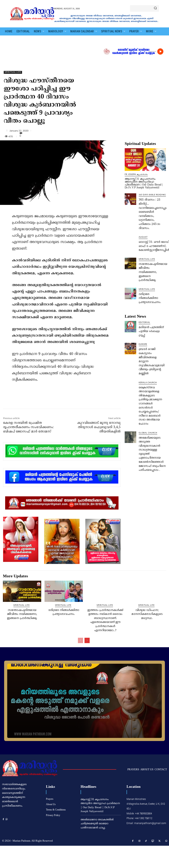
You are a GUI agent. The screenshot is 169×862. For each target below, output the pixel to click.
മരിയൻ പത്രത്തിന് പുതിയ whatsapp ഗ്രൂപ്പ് (151, 331)
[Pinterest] (50, 400)
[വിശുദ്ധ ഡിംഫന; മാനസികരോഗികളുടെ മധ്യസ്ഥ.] (147, 591)
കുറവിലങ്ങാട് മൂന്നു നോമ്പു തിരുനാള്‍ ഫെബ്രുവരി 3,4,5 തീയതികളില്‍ (99, 427)
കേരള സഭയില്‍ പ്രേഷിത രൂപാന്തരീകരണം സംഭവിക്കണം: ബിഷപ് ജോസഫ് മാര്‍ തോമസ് (28, 427)
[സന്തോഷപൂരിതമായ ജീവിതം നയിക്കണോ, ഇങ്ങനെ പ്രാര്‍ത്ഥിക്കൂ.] (130, 263)
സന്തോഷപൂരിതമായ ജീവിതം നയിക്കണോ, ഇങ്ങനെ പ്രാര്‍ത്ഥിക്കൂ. (153, 272)
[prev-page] (80, 640)
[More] (86, 130)
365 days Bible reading (152, 195)
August (143, 237)
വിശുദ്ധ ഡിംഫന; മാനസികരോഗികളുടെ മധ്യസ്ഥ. (147, 614)
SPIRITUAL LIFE (13, 72)
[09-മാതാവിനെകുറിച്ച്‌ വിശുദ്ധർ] (84, 701)
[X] (40, 400)
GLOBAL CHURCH (148, 433)
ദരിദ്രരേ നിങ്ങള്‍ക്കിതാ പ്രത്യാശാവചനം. (150, 298)
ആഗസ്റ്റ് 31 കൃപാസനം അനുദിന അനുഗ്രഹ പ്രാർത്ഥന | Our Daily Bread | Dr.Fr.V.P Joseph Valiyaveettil (144, 183)
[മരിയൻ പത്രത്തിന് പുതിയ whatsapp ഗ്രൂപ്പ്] (130, 326)
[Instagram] (139, 841)
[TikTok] (146, 841)
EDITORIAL (144, 322)
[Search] (155, 8)
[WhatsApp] (59, 400)
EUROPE (143, 344)
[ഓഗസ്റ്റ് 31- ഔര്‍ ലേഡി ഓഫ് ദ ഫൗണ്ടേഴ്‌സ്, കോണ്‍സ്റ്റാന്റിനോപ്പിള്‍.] (130, 241)
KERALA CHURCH (148, 383)
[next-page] (87, 640)
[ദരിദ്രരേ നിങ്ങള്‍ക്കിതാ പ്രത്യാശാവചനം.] (130, 293)
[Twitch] (153, 841)
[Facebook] (31, 400)
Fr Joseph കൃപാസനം (136, 174)
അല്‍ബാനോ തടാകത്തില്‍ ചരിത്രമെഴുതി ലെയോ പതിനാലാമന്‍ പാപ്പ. (97, 823)
